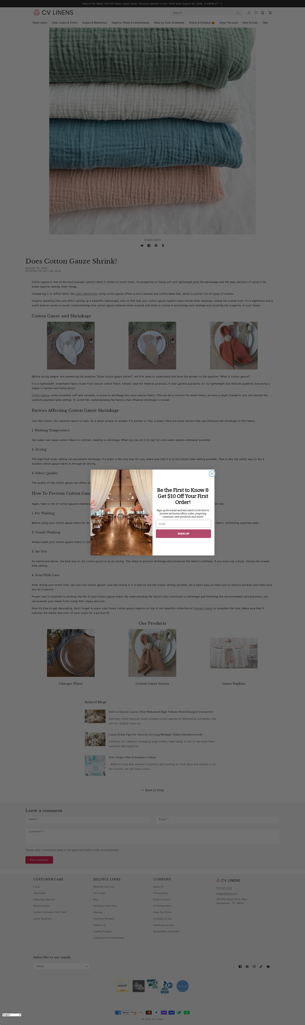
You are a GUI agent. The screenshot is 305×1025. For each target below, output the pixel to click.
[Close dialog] (211, 473)
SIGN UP (183, 534)
